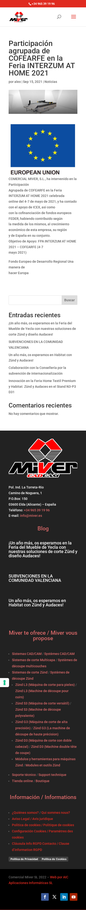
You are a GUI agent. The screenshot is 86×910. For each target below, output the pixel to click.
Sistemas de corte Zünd (30, 672)
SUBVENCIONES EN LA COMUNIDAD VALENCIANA (35, 578)
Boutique (42, 781)
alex (17, 82)
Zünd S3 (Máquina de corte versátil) (42, 703)
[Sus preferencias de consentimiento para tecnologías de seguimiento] (4, 682)
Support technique (52, 775)
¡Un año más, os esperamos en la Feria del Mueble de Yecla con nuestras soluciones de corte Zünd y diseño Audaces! (42, 329)
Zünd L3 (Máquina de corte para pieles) (45, 685)
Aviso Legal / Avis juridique (32, 819)
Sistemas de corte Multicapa (33, 660)
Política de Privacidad (24, 859)
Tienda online (22, 781)
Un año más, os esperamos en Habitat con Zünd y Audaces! (37, 602)
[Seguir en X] (54, 897)
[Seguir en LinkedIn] (64, 897)
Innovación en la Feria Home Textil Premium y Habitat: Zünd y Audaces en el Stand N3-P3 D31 (42, 386)
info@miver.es (31, 516)
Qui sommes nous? (55, 812)
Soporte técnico (24, 775)
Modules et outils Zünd (43, 765)
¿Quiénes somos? (25, 812)
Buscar (69, 300)
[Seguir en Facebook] (45, 897)
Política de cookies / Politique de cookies (43, 825)
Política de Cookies (54, 859)
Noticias (50, 82)
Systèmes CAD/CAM (59, 654)
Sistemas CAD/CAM (27, 654)
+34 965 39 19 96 (36, 510)
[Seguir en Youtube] (73, 897)
